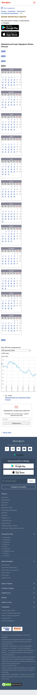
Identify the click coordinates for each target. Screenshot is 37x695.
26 (11, 85)
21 (5, 104)
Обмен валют (6, 565)
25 (8, 85)
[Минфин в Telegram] (13, 449)
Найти (31, 481)
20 (14, 82)
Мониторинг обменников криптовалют (13, 528)
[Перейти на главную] (6, 2)
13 (14, 80)
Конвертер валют (7, 520)
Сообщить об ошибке (18, 487)
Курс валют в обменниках (9, 567)
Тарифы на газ (6, 518)
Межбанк (4, 512)
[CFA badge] (28, 629)
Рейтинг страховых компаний (10, 615)
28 (5, 107)
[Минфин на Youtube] (30, 449)
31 (5, 87)
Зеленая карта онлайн (8, 610)
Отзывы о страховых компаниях (11, 613)
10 (5, 80)
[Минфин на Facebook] (7, 449)
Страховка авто (6, 618)
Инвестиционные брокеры (9, 510)
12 (11, 80)
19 (11, 82)
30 (2, 87)
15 (8, 102)
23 (2, 85)
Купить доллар (6, 572)
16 (2, 82)
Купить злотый (6, 578)
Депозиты (5, 515)
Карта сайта (7, 432)
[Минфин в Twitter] (18, 449)
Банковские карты (7, 507)
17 (5, 82)
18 (8, 82)
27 (14, 85)
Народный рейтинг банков (9, 525)
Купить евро (5, 575)
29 (8, 129)
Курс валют (5, 497)
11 (8, 80)
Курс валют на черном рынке (10, 570)
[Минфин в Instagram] (24, 449)
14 (5, 102)
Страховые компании (8, 621)
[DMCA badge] (18, 684)
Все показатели (9, 8)
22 (8, 104)
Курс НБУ (4, 505)
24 (5, 85)
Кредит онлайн (6, 523)
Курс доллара (6, 500)
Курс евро (5, 502)
